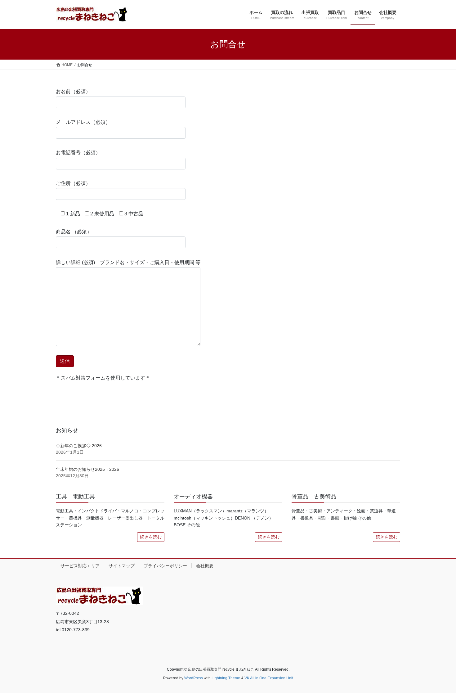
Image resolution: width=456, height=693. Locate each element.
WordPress (193, 678)
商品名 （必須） (74, 231)
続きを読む (151, 536)
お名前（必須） (73, 91)
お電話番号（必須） (78, 152)
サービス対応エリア (80, 565)
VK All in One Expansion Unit (268, 678)
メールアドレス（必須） (83, 122)
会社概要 (204, 565)
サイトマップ (122, 565)
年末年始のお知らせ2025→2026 (87, 469)
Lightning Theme (226, 678)
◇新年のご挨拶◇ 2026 (79, 445)
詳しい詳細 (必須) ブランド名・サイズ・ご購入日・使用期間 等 (128, 262)
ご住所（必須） (73, 183)
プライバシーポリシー (165, 565)
